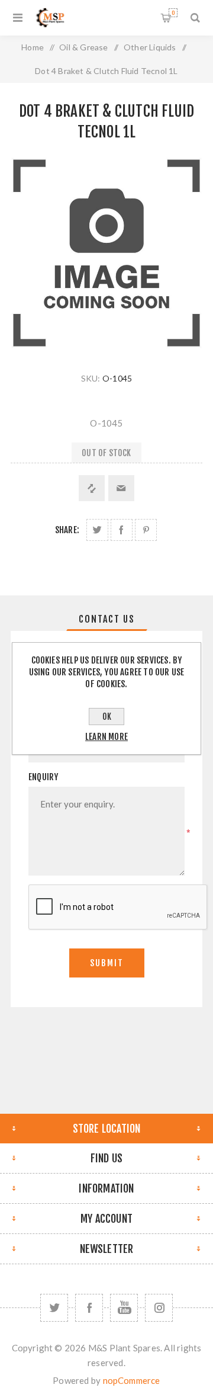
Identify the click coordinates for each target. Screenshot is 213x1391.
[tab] (106, 619)
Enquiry (43, 777)
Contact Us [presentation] (107, 619)
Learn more (106, 736)
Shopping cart (173, 12)
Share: (67, 530)
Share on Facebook (122, 530)
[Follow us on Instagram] (159, 1308)
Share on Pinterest (146, 530)
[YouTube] (124, 1308)
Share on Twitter (97, 530)
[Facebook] (89, 1308)
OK (106, 716)
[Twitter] (54, 1308)
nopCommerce (131, 1380)
